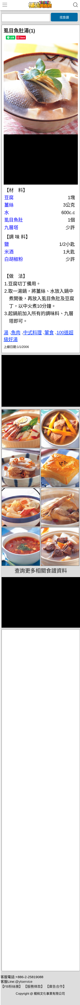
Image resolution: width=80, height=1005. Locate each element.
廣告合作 (56, 986)
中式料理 (32, 332)
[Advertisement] (41, 800)
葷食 (49, 332)
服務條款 (34, 986)
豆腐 (9, 197)
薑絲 (9, 205)
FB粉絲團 (11, 986)
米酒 (9, 251)
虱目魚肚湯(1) (19, 30)
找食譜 (64, 17)
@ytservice (23, 982)
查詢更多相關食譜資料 (41, 571)
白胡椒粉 (13, 259)
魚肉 (15, 332)
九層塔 (11, 227)
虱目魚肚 (13, 220)
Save (22, 37)
